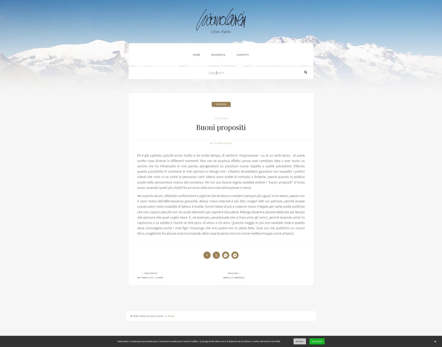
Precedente (150, 275)
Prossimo (234, 275)
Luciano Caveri (222, 143)
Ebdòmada (221, 104)
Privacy (171, 316)
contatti (243, 54)
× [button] (435, 341)
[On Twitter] (216, 255)
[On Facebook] (207, 255)
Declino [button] (300, 341)
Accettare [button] (317, 341)
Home (196, 54)
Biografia (219, 54)
